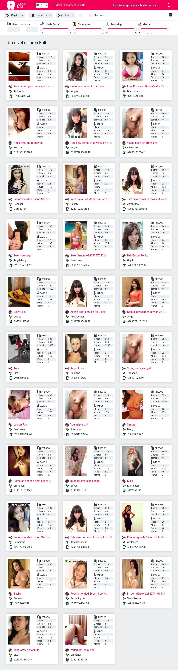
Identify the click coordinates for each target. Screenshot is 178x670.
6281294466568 (80, 96)
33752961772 (135, 490)
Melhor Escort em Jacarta (70, 5)
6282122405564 (80, 208)
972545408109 (135, 96)
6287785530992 (23, 265)
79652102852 (21, 377)
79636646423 (78, 377)
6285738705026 (80, 265)
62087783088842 (80, 152)
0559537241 (21, 208)
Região (15, 15)
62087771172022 (137, 321)
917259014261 (79, 490)
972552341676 (22, 96)
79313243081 (21, 603)
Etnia (66, 15)
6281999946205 (136, 265)
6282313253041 (136, 152)
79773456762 (21, 321)
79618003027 (135, 434)
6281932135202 (23, 152)
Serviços (41, 15)
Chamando (100, 15)
